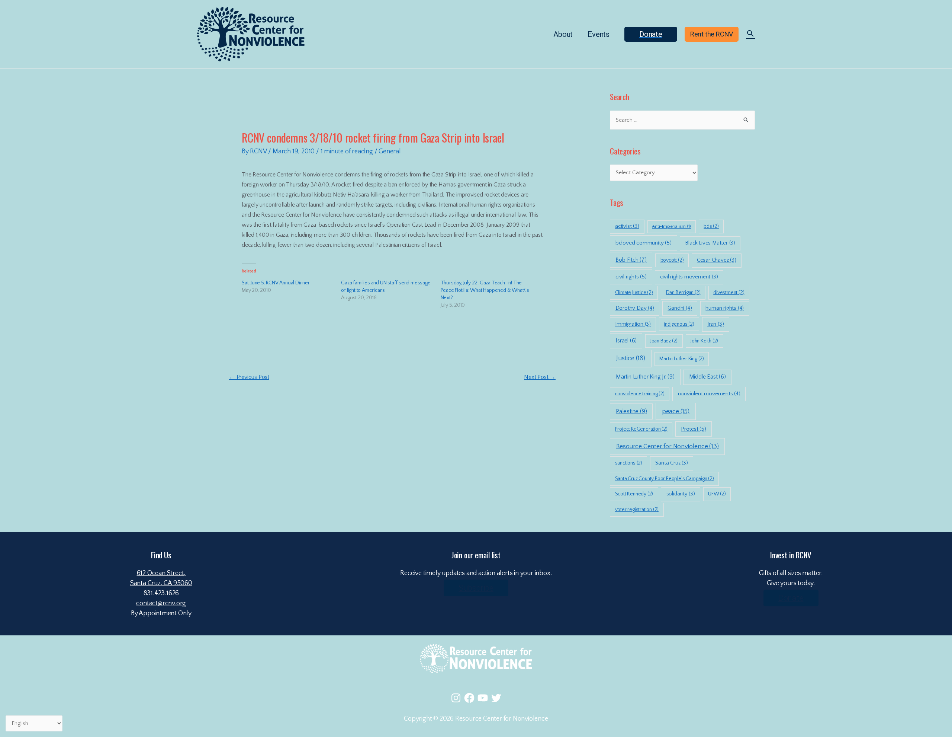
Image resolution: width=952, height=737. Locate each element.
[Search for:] (682, 120)
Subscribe (476, 588)
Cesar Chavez (716, 260)
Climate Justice (634, 293)
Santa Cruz (671, 463)
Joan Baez (664, 341)
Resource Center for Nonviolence (667, 446)
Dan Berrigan (683, 293)
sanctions (628, 463)
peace (675, 411)
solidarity (680, 494)
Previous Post (249, 377)
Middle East (707, 377)
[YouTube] (483, 698)
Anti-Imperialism (671, 226)
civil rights (631, 277)
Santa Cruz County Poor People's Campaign (664, 479)
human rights (724, 308)
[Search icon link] (750, 34)
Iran (715, 324)
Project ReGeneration (641, 429)
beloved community (643, 243)
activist (627, 226)
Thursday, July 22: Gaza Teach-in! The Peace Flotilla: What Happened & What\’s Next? (485, 290)
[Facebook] (469, 698)
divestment (728, 293)
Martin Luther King (681, 359)
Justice (630, 358)
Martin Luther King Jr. (645, 376)
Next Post (540, 377)
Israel (626, 341)
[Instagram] (456, 698)
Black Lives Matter (710, 243)
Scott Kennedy (634, 494)
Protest (693, 429)
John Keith (704, 341)
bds (711, 226)
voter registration (637, 510)
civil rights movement (689, 277)
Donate (791, 598)
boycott (672, 260)
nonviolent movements (709, 393)
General (390, 151)
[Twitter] (496, 698)
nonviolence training (640, 394)
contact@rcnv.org (161, 603)
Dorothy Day (634, 308)
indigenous (679, 324)
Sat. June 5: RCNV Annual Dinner (276, 283)
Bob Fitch (630, 259)
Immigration (633, 324)
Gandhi (680, 308)
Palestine (631, 411)
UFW (717, 494)
